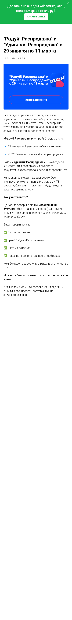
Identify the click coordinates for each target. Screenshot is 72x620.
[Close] (68, 3)
